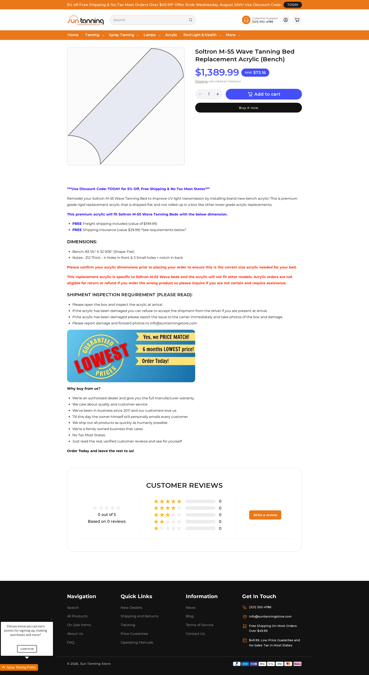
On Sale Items (79, 625)
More (231, 35)
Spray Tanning (121, 35)
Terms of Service (200, 625)
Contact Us (195, 634)
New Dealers (131, 608)
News (190, 608)
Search (73, 608)
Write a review (265, 515)
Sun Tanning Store (95, 664)
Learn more (27, 648)
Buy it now (248, 108)
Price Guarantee (134, 634)
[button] (94, 35)
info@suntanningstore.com (270, 616)
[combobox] (152, 20)
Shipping (201, 81)
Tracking (128, 625)
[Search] (190, 20)
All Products (77, 616)
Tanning (92, 35)
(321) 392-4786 (260, 607)
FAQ (70, 642)
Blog (190, 616)
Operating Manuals (137, 642)
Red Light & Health (200, 35)
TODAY (292, 5)
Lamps (150, 35)
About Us (75, 634)
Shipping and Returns (139, 616)
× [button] (51, 619)
